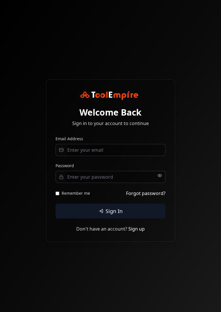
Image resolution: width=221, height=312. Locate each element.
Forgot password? (145, 193)
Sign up (136, 229)
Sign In (114, 211)
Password (65, 165)
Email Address (69, 138)
